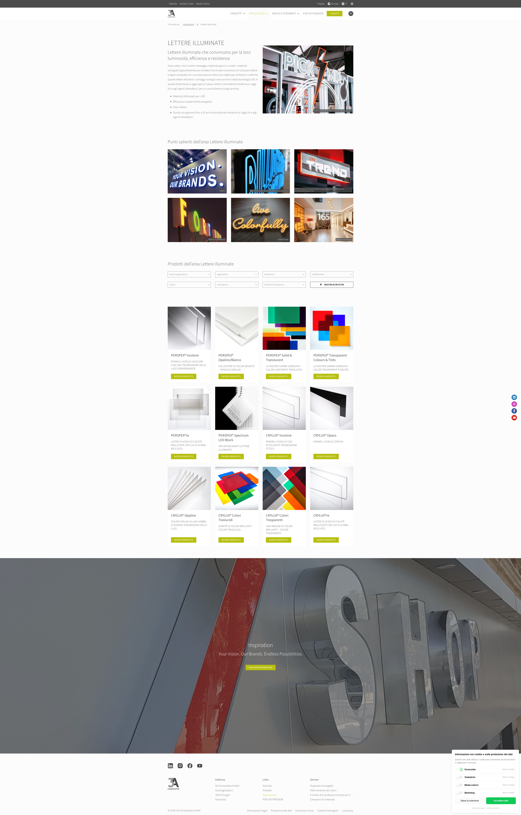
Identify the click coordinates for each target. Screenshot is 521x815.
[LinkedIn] (514, 397)
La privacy (347, 811)
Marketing (470, 793)
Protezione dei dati (492, 808)
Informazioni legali (478, 808)
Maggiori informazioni (260, 667)
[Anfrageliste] (352, 3)
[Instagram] (514, 404)
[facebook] (190, 765)
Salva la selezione (470, 801)
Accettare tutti (501, 801)
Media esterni (471, 785)
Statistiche (470, 777)
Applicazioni (188, 24)
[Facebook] (514, 411)
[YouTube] (514, 417)
